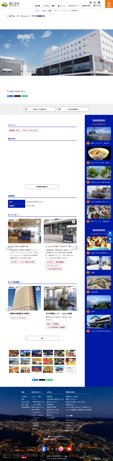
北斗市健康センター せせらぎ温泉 (59, 313)
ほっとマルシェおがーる (19, 246)
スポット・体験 (46, 10)
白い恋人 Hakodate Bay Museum (101, 331)
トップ (37, 10)
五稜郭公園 (94, 292)
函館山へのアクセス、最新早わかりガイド (101, 143)
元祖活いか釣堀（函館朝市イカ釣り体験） (101, 253)
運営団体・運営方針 (50, 439)
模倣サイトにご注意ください (56, 436)
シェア (11, 96)
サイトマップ (61, 439)
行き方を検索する (73, 109)
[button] (9, 247)
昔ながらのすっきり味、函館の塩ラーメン (101, 163)
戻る (42, 338)
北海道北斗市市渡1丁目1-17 (17, 91)
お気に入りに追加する (39, 109)
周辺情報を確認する (42, 187)
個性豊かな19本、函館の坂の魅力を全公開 (101, 182)
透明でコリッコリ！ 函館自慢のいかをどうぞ (101, 221)
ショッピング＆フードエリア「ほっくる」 (61, 246)
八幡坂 (93, 272)
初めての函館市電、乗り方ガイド (101, 202)
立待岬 (93, 311)
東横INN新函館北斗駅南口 (20, 313)
